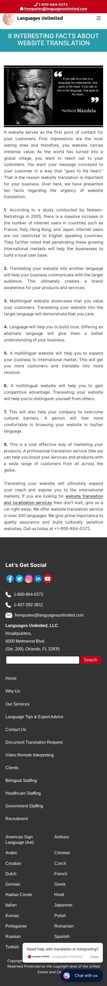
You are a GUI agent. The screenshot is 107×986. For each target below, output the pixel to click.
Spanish (62, 936)
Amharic (62, 837)
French (60, 874)
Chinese (62, 853)
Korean (12, 915)
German (12, 884)
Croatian (13, 863)
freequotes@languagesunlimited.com (55, 8)
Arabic (11, 853)
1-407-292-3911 (28, 605)
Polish (60, 915)
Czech (60, 863)
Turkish (12, 947)
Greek (59, 884)
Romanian (63, 926)
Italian (11, 905)
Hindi (59, 894)
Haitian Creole (18, 894)
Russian (13, 936)
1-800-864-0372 (28, 594)
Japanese (63, 905)
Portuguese (16, 926)
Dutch (10, 874)
